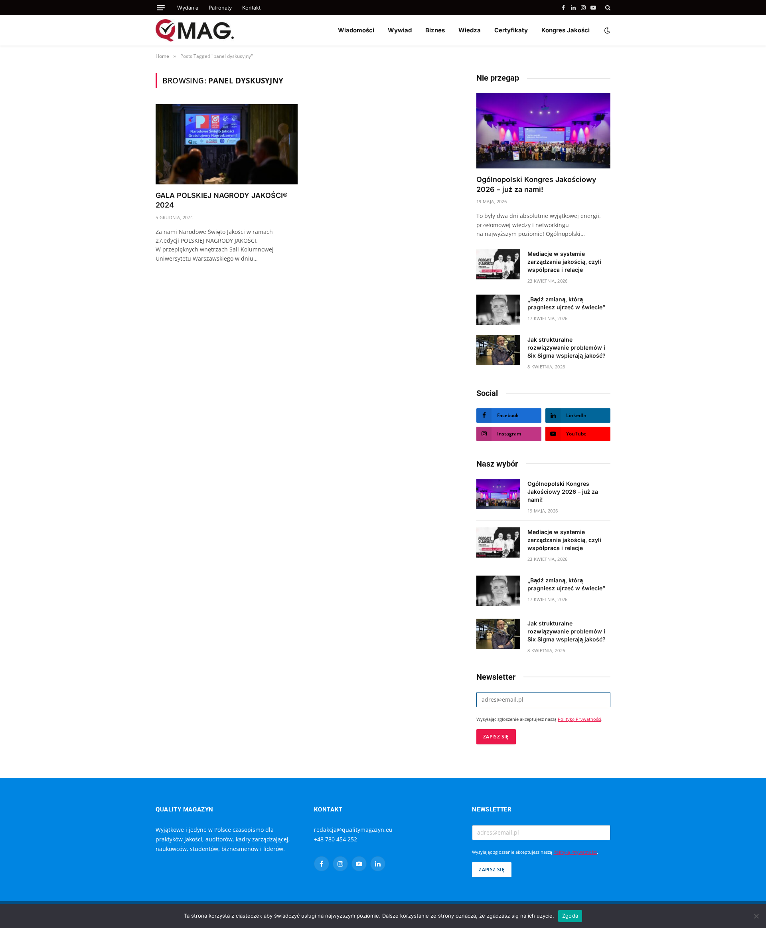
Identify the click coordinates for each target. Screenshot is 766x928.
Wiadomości (356, 30)
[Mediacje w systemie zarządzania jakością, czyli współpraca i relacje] (498, 264)
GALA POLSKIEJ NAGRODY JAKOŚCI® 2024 (222, 200)
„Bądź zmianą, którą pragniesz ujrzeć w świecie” (566, 303)
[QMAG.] (195, 30)
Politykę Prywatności (579, 719)
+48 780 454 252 (335, 839)
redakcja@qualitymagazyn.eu (353, 829)
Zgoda (570, 915)
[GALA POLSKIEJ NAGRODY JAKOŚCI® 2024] (227, 144)
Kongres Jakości (565, 30)
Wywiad (400, 30)
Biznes (435, 30)
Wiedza (469, 30)
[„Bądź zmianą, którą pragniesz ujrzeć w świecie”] (498, 310)
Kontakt (251, 7)
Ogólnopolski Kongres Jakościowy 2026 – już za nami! (536, 184)
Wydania (187, 7)
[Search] (607, 7)
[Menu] (161, 8)
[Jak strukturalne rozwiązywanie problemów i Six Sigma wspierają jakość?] (498, 350)
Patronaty (220, 7)
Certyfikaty (511, 30)
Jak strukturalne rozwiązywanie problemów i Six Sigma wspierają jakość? (566, 347)
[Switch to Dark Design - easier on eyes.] (606, 30)
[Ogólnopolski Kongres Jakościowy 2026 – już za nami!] (543, 130)
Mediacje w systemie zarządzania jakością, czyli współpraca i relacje (564, 261)
